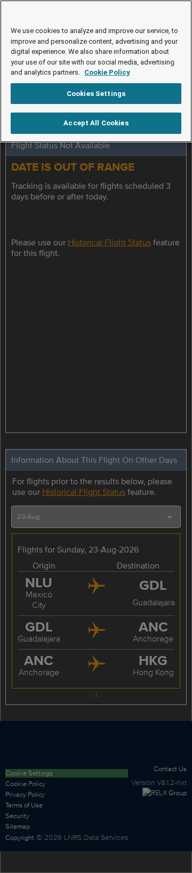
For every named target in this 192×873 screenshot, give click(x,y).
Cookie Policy (107, 72)
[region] (96, 71)
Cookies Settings (96, 94)
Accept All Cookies (95, 123)
